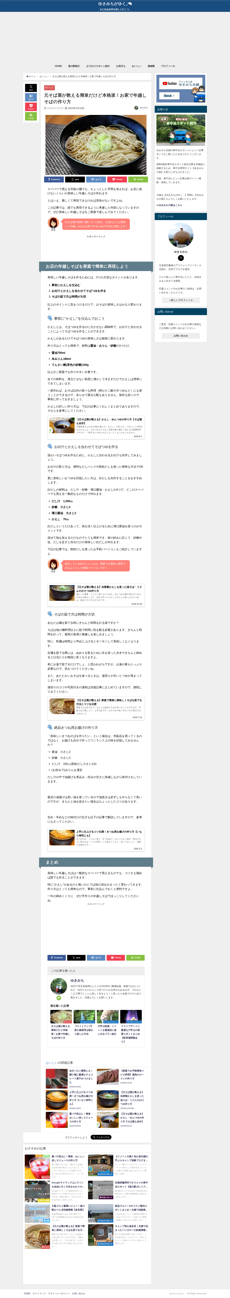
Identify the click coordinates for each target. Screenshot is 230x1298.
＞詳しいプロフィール (181, 300)
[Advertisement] (115, 37)
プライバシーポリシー (59, 1293)
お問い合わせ (181, 335)
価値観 (151, 66)
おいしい (136, 66)
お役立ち (121, 66)
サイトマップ (39, 1293)
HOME (58, 66)
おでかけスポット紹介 (98, 66)
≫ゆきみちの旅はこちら (169, 205)
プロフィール (168, 66)
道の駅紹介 (74, 66)
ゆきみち (144, 108)
